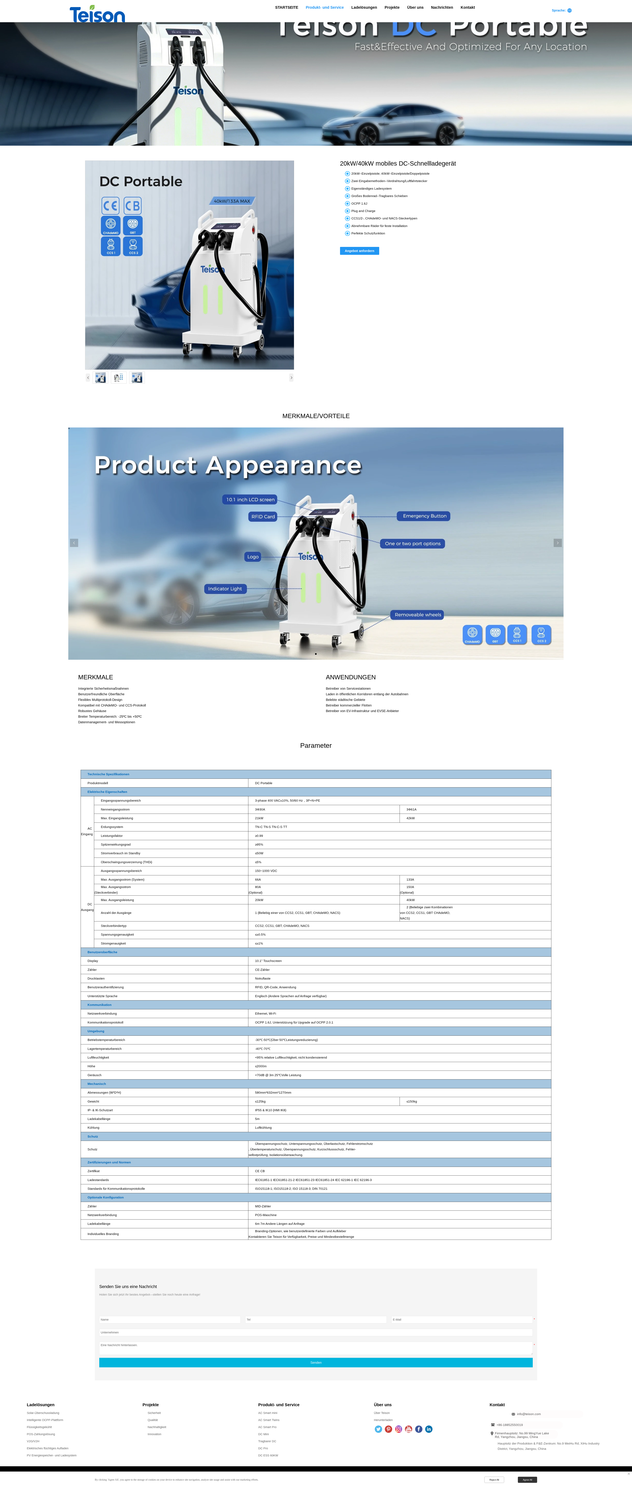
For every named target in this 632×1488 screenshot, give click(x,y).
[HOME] (97, 13)
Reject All (494, 1479)
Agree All (527, 1479)
